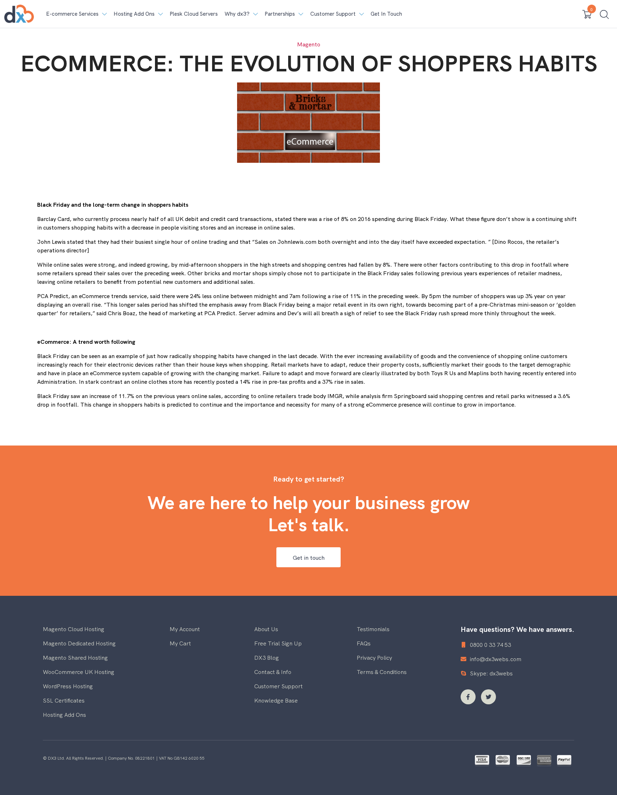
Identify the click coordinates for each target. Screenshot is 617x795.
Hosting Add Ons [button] (134, 13)
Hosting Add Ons (64, 714)
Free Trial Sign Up (278, 643)
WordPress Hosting (68, 686)
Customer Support (278, 686)
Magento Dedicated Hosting (79, 643)
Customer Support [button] (333, 13)
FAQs (364, 643)
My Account (185, 629)
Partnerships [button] (280, 13)
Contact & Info (272, 671)
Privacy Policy (374, 657)
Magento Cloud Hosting (73, 629)
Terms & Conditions (382, 671)
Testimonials (373, 629)
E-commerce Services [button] (72, 13)
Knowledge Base (276, 700)
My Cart (180, 643)
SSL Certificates (64, 700)
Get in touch (309, 557)
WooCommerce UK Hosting (78, 671)
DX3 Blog (266, 657)
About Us (266, 629)
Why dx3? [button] (237, 13)
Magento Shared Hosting (75, 657)
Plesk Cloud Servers (194, 13)
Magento (308, 44)
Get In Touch (386, 13)
